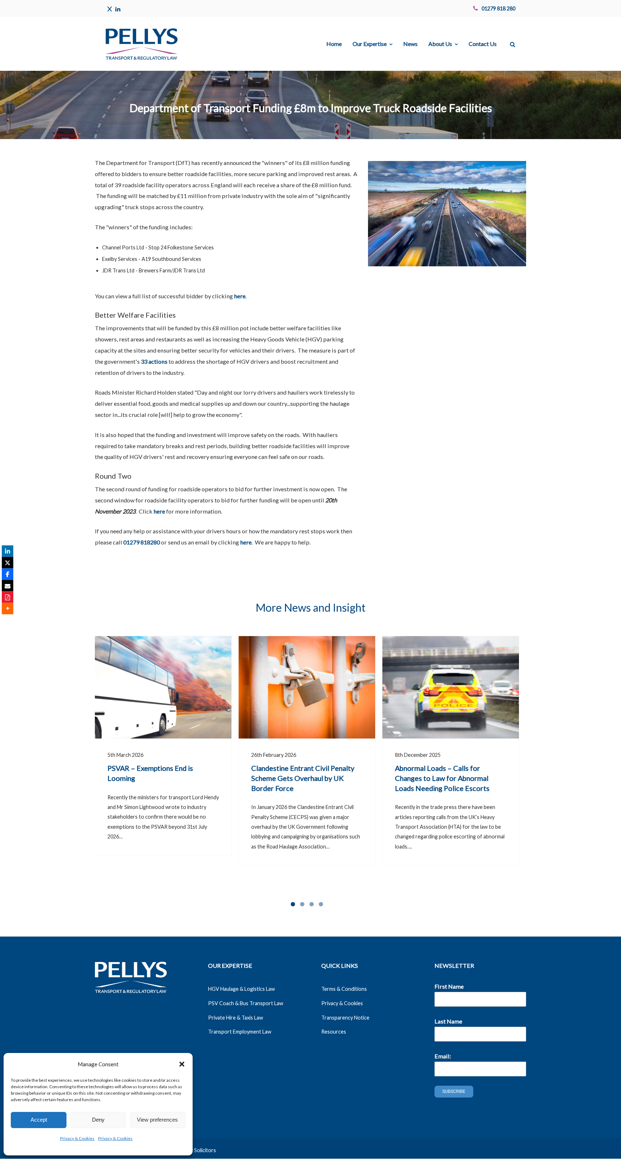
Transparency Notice (345, 1018)
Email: (442, 1056)
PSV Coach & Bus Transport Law (245, 1003)
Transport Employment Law (239, 1032)
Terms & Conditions (344, 989)
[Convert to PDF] (7, 597)
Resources (333, 1032)
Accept (39, 1120)
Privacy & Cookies (77, 1138)
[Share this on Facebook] (7, 574)
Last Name (448, 1021)
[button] (181, 1064)
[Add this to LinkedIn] (7, 551)
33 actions (154, 361)
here (239, 296)
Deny (98, 1120)
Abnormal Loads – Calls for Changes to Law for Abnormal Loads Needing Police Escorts (442, 778)
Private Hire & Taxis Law (235, 1018)
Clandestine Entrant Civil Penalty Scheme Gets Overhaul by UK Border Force (302, 778)
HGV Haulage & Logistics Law (241, 989)
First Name (449, 986)
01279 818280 (141, 542)
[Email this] (7, 585)
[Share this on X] (7, 562)
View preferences (157, 1120)
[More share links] (7, 608)
